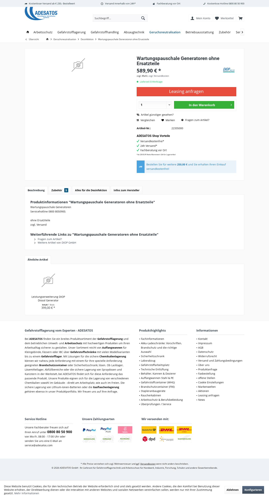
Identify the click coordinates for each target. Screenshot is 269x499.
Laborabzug (148, 360)
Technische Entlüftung (155, 369)
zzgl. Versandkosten (159, 75)
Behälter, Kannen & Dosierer (158, 373)
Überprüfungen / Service (156, 404)
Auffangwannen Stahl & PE (157, 378)
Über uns (204, 365)
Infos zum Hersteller (126, 190)
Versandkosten (148, 463)
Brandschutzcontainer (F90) (158, 386)
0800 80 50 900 (236, 3)
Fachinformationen (152, 339)
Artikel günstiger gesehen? (156, 114)
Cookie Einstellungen (211, 382)
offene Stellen (206, 378)
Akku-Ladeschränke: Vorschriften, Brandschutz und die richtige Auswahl (161, 347)
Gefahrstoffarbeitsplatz (155, 365)
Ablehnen (233, 489)
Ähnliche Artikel (38, 259)
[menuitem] (240, 18)
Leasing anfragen (208, 395)
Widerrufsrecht (207, 356)
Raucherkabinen (151, 395)
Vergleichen (147, 120)
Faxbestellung (206, 373)
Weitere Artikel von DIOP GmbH (56, 242)
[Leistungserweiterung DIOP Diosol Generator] (48, 280)
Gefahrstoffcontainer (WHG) (158, 382)
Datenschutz (206, 352)
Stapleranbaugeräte (153, 391)
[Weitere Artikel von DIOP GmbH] (229, 70)
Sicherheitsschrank (152, 356)
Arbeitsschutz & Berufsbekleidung (162, 399)
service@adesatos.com (39, 445)
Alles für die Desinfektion (91, 190)
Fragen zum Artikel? (196, 120)
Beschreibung (36, 190)
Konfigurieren (253, 489)
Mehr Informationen (26, 493)
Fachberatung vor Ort (168, 3)
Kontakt (203, 339)
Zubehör (59, 190)
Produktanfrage (207, 369)
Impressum (205, 343)
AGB (200, 347)
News (201, 399)
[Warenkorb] (240, 18)
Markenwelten (207, 386)
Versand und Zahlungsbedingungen (220, 360)
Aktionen (203, 391)
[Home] (28, 32)
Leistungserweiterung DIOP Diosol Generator (48, 298)
